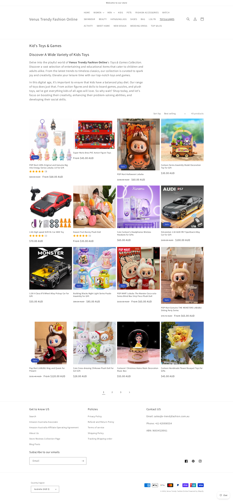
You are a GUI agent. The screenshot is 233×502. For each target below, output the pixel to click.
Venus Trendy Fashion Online (177, 491)
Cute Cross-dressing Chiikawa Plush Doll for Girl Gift (93, 369)
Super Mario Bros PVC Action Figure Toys (92, 153)
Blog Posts (34, 444)
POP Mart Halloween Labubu (130, 174)
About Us (34, 433)
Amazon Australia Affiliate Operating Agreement (54, 427)
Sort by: (157, 113)
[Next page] (129, 392)
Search (32, 416)
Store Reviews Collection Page (44, 438)
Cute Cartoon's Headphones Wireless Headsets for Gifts (134, 233)
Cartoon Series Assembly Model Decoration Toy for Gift (181, 166)
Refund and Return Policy (101, 421)
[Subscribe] (82, 461)
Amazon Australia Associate (43, 421)
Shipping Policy (96, 433)
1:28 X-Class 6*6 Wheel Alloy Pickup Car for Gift (49, 294)
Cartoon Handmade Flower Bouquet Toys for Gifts (182, 369)
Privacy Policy (95, 416)
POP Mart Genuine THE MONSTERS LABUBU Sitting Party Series (181, 309)
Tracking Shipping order (100, 438)
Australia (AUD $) (42, 489)
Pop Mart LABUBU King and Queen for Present (47, 369)
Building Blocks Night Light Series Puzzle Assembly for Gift (92, 294)
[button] (99, 12)
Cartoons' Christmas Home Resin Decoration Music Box (137, 369)
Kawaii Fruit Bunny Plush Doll (87, 232)
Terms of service (96, 427)
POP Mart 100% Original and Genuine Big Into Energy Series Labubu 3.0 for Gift (48, 166)
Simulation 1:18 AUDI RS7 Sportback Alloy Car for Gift (180, 233)
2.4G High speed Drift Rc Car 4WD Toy (46, 232)
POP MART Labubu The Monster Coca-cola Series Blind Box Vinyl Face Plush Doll (136, 294)
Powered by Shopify (196, 491)
